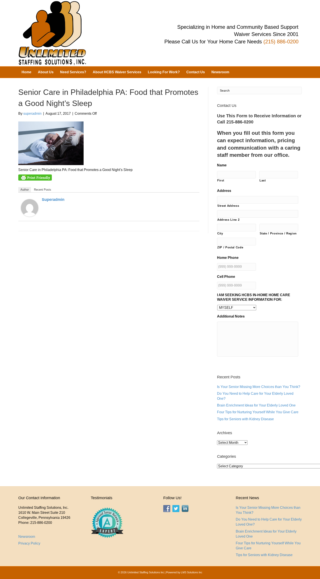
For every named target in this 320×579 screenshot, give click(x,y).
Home (26, 72)
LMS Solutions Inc (191, 572)
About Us (46, 72)
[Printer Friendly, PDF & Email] (35, 177)
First (220, 180)
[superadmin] (29, 208)
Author (24, 189)
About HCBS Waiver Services (117, 72)
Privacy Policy (29, 543)
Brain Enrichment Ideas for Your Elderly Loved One (256, 405)
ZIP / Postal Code (230, 247)
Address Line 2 (228, 219)
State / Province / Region (278, 233)
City (220, 233)
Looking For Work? (164, 72)
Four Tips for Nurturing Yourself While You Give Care (257, 412)
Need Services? (73, 72)
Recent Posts (42, 189)
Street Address (228, 205)
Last (262, 180)
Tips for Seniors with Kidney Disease (245, 419)
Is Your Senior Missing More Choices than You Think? (258, 387)
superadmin (53, 199)
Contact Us (195, 72)
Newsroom (220, 72)
